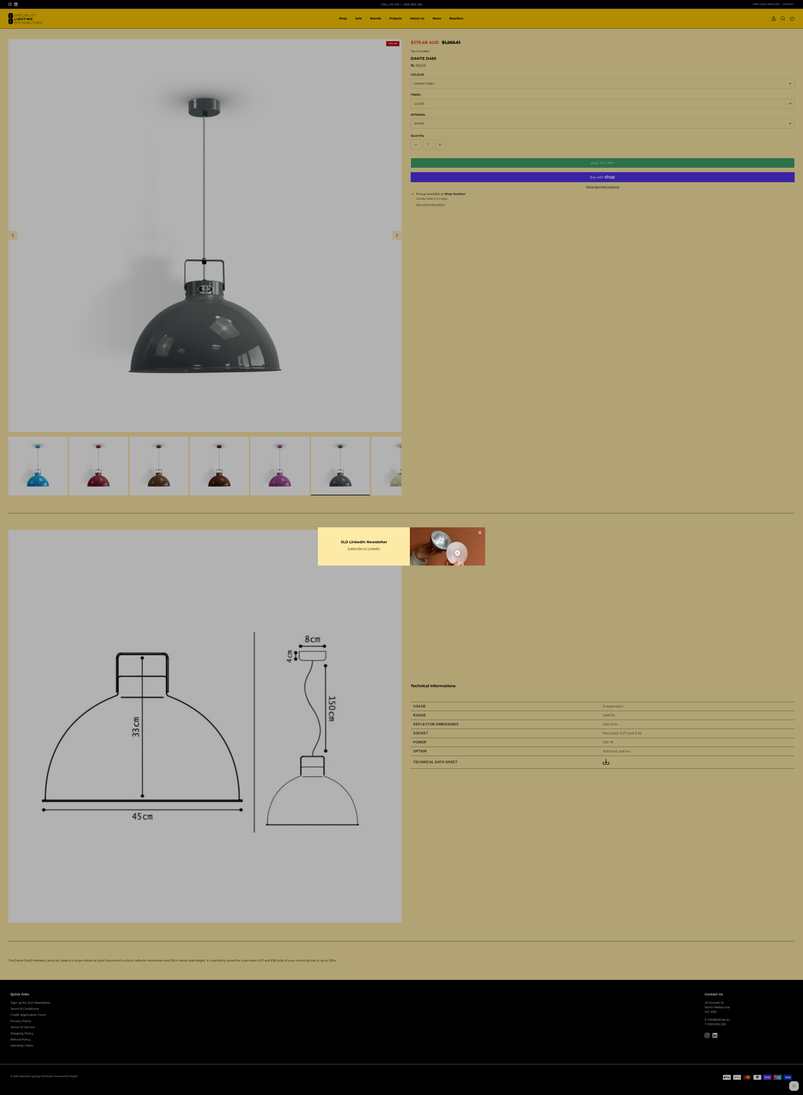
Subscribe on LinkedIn (364, 549)
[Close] (480, 532)
